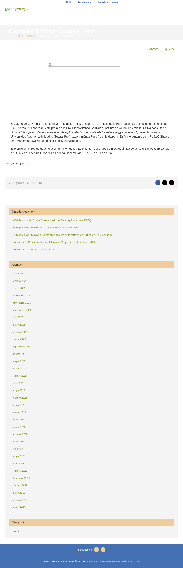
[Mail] (103, 549)
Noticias (25, 163)
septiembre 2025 (22, 310)
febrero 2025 (20, 332)
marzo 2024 (19, 368)
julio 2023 (18, 383)
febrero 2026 (20, 280)
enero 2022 (19, 419)
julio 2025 (18, 317)
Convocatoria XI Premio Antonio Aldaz (34, 249)
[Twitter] (96, 549)
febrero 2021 (20, 434)
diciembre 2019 (21, 478)
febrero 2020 (20, 470)
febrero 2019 (20, 500)
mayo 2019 (19, 492)
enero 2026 (19, 288)
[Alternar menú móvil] (176, 11)
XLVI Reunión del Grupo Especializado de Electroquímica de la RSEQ (52, 220)
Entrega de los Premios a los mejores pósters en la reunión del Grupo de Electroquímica (63, 234)
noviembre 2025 (22, 302)
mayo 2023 (19, 390)
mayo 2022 (19, 405)
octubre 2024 (20, 339)
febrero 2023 (20, 397)
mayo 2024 (19, 361)
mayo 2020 (19, 456)
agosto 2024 (20, 353)
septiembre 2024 (22, 346)
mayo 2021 (19, 426)
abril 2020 (18, 463)
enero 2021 (19, 441)
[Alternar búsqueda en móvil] (169, 11)
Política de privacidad (109, 561)
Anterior (154, 49)
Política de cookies (131, 561)
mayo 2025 (19, 324)
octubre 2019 (20, 485)
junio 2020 (18, 448)
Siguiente (169, 49)
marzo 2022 (19, 412)
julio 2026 (18, 273)
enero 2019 (19, 507)
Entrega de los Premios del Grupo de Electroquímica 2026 (45, 227)
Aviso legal (92, 561)
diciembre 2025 (21, 295)
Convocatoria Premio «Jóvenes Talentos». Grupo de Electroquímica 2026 (54, 242)
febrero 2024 (20, 375)
